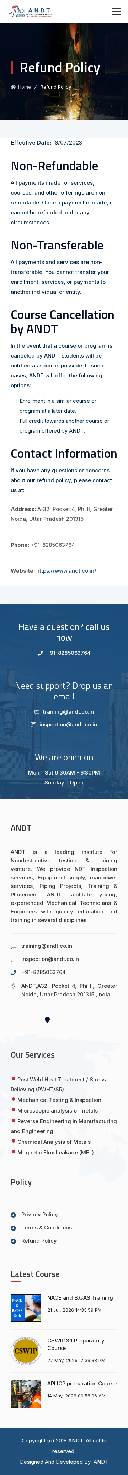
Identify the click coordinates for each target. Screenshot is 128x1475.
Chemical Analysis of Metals (54, 1141)
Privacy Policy (39, 1214)
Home (23, 87)
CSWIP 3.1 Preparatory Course (76, 1344)
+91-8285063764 (68, 652)
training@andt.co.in (68, 711)
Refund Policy (39, 1240)
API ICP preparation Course (82, 1383)
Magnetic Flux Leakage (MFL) (55, 1152)
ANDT (75, 1440)
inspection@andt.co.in (68, 724)
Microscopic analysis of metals (57, 1110)
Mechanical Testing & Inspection (59, 1100)
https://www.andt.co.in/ (66, 570)
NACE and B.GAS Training (80, 1297)
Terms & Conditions (46, 1227)
